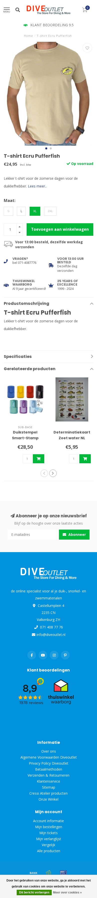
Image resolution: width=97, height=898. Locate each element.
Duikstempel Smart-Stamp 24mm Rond (25, 438)
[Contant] (48, 872)
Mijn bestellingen (48, 826)
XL (35, 211)
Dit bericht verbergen (34, 892)
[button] (46, 148)
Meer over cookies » (67, 892)
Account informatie (48, 820)
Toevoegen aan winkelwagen (60, 229)
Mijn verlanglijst (48, 838)
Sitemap (48, 787)
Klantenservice (48, 781)
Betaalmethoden (48, 769)
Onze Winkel (48, 799)
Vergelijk (48, 844)
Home (28, 36)
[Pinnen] (63, 872)
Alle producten (48, 850)
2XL (50, 211)
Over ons (48, 751)
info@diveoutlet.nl (51, 634)
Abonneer (76, 534)
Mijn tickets (48, 832)
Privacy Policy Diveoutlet (48, 763)
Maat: (9, 200)
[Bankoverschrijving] (33, 872)
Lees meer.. (37, 186)
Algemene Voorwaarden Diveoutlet (48, 757)
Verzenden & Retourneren (48, 775)
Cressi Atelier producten (48, 793)
